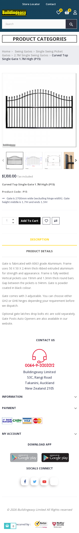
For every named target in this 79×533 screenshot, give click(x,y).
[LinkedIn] (54, 481)
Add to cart (29, 221)
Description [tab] (39, 239)
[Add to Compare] (56, 220)
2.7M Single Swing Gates (31, 55)
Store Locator (31, 4)
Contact (51, 4)
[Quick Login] (75, 13)
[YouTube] (44, 481)
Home (6, 51)
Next (76, 160)
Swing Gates (23, 51)
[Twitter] (35, 481)
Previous (3, 160)
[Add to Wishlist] (46, 220)
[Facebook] (25, 481)
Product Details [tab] (39, 251)
